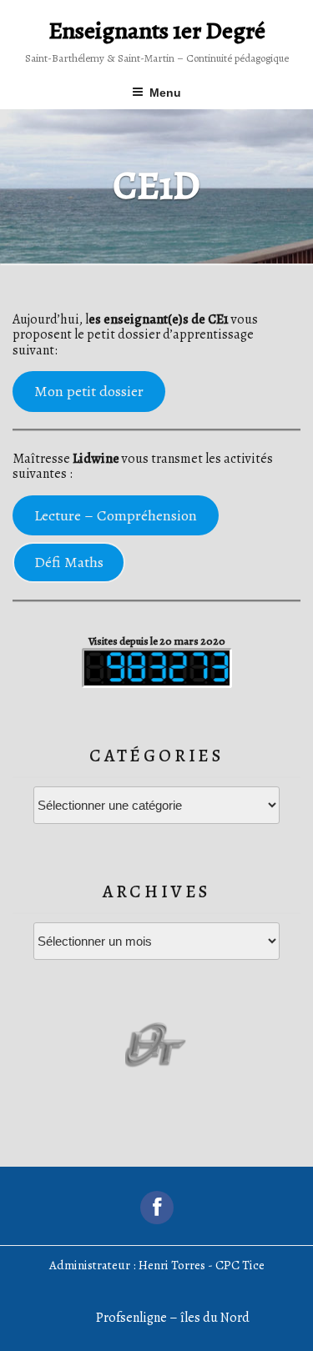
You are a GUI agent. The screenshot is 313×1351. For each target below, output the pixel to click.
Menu (165, 92)
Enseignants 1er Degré (156, 31)
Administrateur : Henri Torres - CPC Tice (157, 1265)
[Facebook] (157, 1207)
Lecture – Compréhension (115, 515)
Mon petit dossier (89, 391)
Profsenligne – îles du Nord (173, 1317)
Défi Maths (68, 562)
